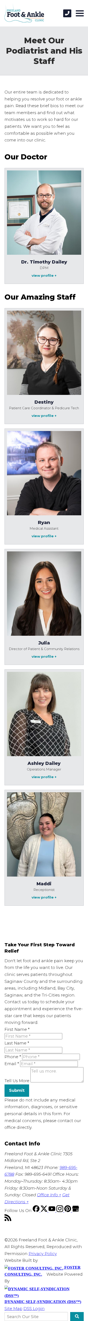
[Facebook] (37, 1210)
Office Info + (49, 1195)
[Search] (76, 1316)
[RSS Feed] (8, 1219)
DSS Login (34, 1308)
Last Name (17, 1043)
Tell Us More (17, 1081)
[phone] (67, 13)
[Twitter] (45, 1210)
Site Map (13, 1308)
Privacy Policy (43, 1253)
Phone (13, 1056)
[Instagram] (60, 1210)
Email (12, 1063)
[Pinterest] (68, 1210)
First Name (17, 1029)
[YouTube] (52, 1210)
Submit (17, 1090)
